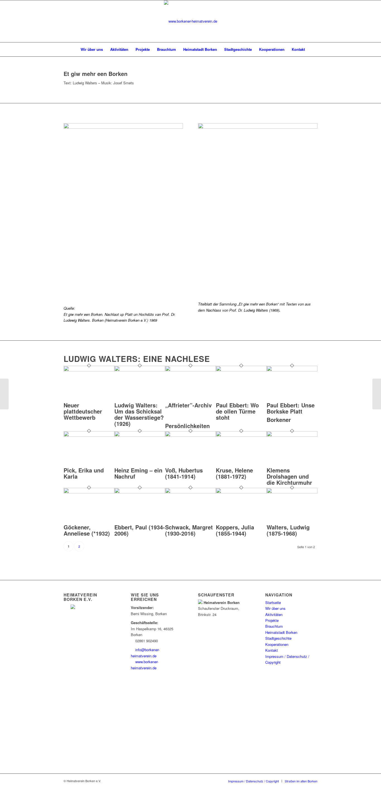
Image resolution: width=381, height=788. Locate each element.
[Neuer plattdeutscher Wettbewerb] (89, 369)
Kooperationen (276, 644)
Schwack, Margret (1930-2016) (189, 530)
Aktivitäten (274, 614)
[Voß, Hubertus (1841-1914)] (190, 435)
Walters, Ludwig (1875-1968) (288, 530)
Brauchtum (274, 626)
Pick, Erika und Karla (84, 473)
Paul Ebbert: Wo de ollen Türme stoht (237, 411)
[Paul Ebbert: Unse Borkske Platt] (292, 369)
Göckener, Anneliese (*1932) (87, 530)
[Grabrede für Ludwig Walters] (4, 394)
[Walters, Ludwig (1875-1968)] (292, 492)
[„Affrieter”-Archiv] (190, 369)
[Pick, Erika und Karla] (89, 435)
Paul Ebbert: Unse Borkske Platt (291, 408)
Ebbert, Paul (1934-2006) (139, 530)
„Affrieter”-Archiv (188, 405)
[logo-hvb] (190, 21)
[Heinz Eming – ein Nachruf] (139, 435)
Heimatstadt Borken (281, 632)
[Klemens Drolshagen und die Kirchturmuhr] (292, 435)
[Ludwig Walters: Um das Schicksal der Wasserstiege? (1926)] (139, 369)
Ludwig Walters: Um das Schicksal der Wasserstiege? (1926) (139, 414)
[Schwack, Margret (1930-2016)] (190, 492)
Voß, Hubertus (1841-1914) (184, 473)
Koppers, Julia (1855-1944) (235, 530)
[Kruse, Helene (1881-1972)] (241, 435)
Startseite (273, 602)
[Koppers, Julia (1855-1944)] (241, 492)
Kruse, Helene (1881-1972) (234, 473)
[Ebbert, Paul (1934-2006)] (139, 492)
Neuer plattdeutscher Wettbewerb (83, 411)
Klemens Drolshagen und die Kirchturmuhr (289, 476)
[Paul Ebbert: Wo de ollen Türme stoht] (241, 369)
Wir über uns (275, 608)
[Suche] (312, 49)
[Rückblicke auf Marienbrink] (376, 394)
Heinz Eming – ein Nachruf (138, 473)
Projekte (272, 620)
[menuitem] (71, 49)
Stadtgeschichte (278, 638)
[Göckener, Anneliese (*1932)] (89, 492)
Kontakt (271, 650)
